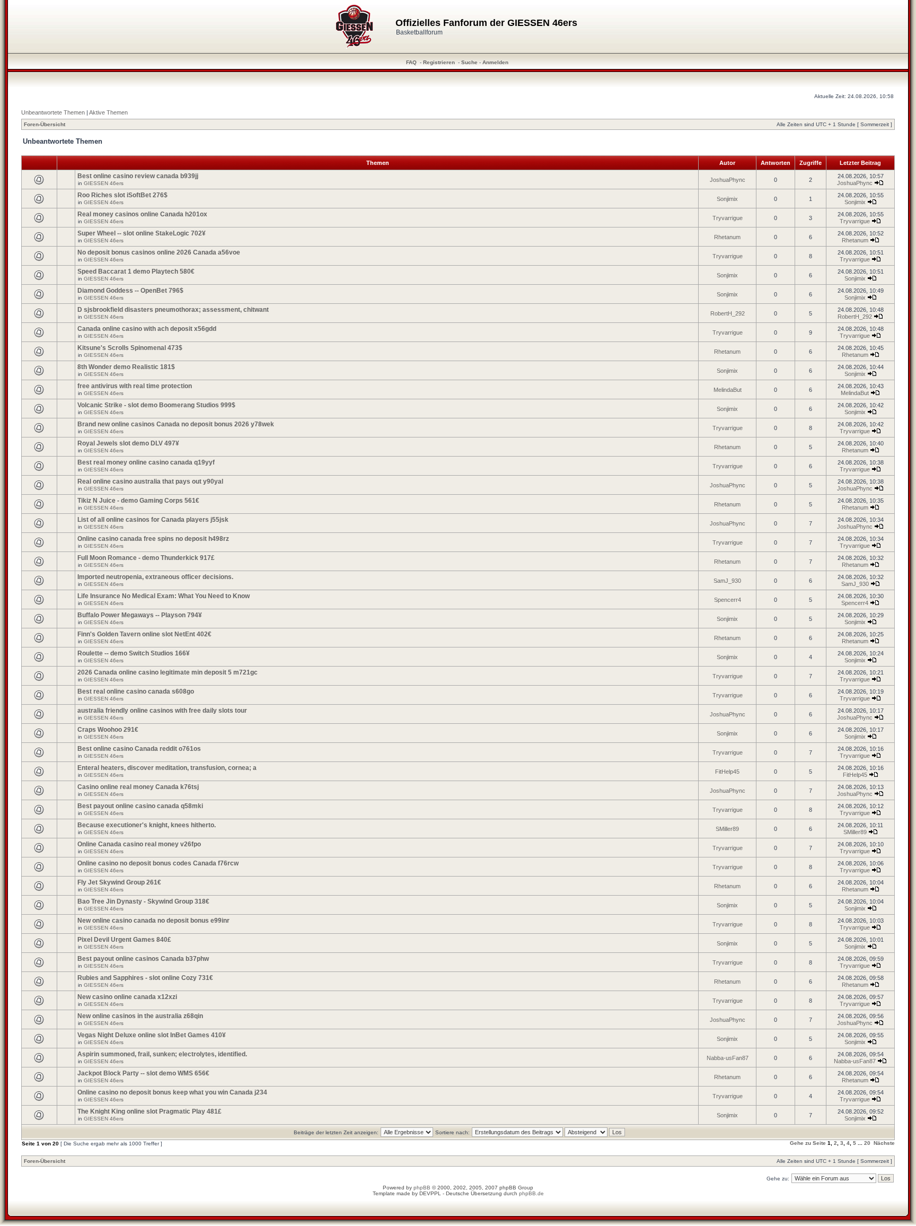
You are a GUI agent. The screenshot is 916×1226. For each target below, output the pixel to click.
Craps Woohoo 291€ (107, 729)
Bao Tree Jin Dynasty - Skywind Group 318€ (143, 901)
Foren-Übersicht (44, 124)
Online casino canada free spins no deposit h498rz (153, 538)
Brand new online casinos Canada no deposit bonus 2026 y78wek (175, 424)
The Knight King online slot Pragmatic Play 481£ (149, 1111)
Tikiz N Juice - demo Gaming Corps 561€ (138, 500)
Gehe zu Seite (808, 1143)
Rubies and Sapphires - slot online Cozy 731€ (145, 978)
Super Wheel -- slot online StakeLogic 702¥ (141, 233)
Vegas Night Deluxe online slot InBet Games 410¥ (151, 1035)
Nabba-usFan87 (727, 1058)
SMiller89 (727, 829)
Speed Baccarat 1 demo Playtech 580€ (136, 271)
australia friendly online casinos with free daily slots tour (162, 710)
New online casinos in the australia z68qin (140, 1016)
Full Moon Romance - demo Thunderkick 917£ (146, 558)
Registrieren (439, 62)
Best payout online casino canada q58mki (140, 806)
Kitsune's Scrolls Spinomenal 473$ (129, 348)
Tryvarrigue (727, 218)
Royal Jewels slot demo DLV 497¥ (128, 443)
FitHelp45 (727, 771)
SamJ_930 (727, 580)
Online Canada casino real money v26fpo (139, 844)
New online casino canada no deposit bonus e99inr (153, 920)
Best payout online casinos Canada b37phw (143, 958)
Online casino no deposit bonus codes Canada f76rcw (158, 863)
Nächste (884, 1143)
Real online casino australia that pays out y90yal (150, 481)
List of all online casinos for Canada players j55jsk (152, 519)
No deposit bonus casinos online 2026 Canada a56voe (158, 252)
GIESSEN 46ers (104, 183)
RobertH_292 (727, 313)
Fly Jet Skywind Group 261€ (119, 882)
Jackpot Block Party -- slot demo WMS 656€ (143, 1073)
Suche (469, 62)
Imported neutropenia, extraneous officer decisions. (155, 577)
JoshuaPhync (727, 180)
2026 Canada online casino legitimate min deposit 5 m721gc (167, 672)
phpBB (421, 1187)
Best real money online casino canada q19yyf (146, 462)
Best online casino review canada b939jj (137, 176)
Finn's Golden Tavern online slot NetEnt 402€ (144, 634)
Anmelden (495, 62)
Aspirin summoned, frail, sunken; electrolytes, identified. (162, 1054)
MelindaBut (728, 390)
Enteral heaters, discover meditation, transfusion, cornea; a (167, 768)
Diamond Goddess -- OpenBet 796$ (130, 290)
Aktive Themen (108, 112)
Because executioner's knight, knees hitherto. (146, 825)
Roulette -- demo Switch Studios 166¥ (133, 653)
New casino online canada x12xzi (127, 997)
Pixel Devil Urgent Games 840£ (124, 939)
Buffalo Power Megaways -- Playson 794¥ (139, 615)
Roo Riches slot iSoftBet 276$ (122, 195)
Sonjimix (727, 199)
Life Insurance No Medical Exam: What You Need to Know (163, 596)
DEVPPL (430, 1193)
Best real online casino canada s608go (135, 691)
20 (867, 1143)
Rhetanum (727, 237)
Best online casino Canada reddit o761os (139, 748)
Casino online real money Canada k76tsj (138, 787)
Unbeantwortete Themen (53, 112)
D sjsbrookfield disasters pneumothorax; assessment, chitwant (173, 309)
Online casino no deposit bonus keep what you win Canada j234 (172, 1092)
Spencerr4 (727, 600)
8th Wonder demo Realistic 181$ (126, 367)
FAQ (411, 62)
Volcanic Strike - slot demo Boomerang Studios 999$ (156, 405)
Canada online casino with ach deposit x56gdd (146, 328)
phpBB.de (531, 1193)
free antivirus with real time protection (134, 386)
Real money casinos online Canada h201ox (142, 214)
